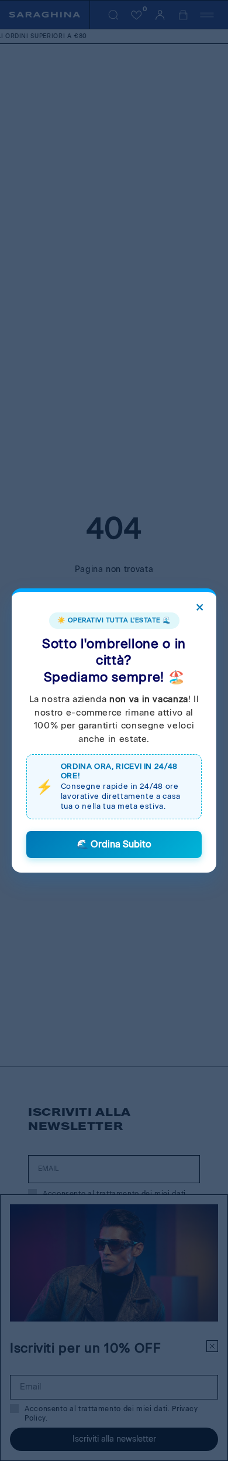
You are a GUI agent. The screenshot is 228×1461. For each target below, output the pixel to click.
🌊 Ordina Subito (114, 844)
